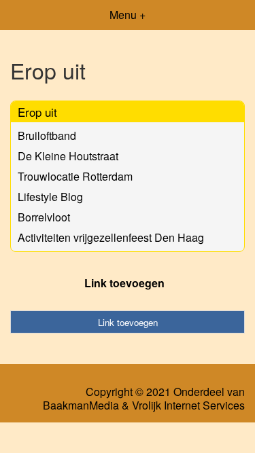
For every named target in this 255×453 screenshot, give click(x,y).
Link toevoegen (124, 283)
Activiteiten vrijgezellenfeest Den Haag (111, 237)
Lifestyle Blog (50, 196)
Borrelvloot (44, 217)
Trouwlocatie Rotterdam (75, 176)
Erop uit (37, 111)
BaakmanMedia (81, 405)
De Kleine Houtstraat (68, 156)
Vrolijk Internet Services (188, 405)
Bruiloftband (47, 135)
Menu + (127, 14)
